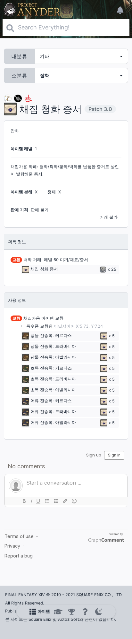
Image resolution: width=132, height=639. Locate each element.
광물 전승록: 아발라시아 (53, 357)
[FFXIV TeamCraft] (8, 98)
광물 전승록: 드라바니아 (53, 346)
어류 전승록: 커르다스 (51, 401)
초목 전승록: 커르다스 (51, 368)
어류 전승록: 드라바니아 (53, 411)
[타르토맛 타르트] (18, 98)
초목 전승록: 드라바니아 (53, 379)
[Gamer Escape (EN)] (28, 98)
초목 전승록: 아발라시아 (53, 390)
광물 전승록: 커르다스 (51, 335)
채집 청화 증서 (44, 269)
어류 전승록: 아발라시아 (53, 422)
